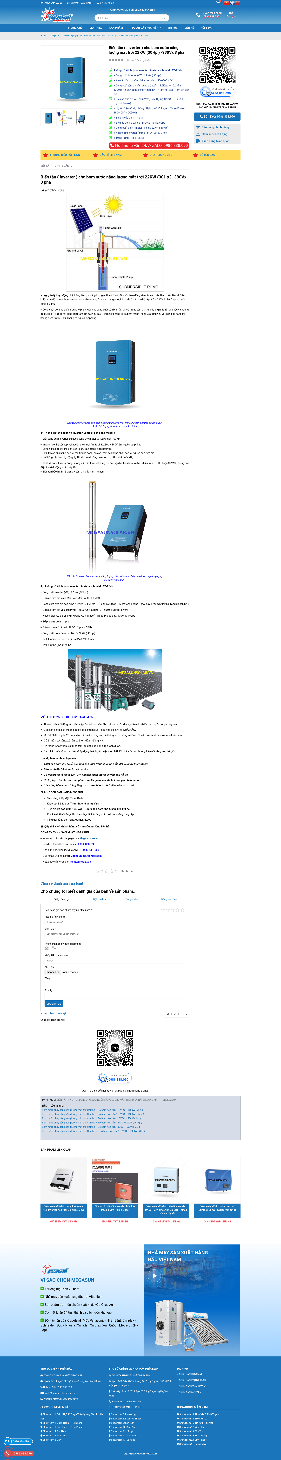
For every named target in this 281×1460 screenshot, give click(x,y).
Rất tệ (163, 910)
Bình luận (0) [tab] (64, 165)
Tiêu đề (55, 916)
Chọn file (49, 967)
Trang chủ (75, 27)
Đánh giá (50, 928)
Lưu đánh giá (54, 1003)
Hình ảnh (46, 948)
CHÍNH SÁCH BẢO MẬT (190, 1374)
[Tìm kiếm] (164, 17)
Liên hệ (189, 27)
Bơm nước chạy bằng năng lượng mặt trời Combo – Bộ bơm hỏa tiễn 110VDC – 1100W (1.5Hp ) (93, 1114)
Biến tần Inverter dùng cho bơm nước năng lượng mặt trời (94, 1099)
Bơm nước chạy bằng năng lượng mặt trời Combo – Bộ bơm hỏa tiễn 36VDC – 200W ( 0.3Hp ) (92, 1122)
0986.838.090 (151, 145)
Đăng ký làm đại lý (51, 3)
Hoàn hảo (182, 910)
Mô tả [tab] (44, 165)
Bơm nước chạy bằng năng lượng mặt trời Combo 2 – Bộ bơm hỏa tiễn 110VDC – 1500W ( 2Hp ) (93, 1131)
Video (54, 948)
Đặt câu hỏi (99, 899)
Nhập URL (56, 955)
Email (49, 990)
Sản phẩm (116, 27)
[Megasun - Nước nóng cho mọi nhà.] (56, 14)
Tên (47, 978)
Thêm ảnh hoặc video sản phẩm (63, 943)
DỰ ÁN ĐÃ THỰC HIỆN (145, 27)
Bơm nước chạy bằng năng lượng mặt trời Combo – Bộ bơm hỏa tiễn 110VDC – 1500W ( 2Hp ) (92, 1109)
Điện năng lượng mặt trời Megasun (154, 1099)
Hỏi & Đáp (207, 27)
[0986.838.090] (8, 1441)
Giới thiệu (95, 27)
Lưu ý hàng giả (105, 3)
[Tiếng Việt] (226, 2)
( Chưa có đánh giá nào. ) (139, 60)
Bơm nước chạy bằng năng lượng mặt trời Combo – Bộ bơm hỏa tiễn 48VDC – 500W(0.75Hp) (91, 1126)
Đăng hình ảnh (169, 899)
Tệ (168, 910)
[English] (232, 2)
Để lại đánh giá (62, 899)
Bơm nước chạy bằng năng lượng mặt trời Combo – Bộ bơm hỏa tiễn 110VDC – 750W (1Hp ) (91, 1118)
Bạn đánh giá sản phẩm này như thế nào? (68, 910)
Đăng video (132, 899)
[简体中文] (238, 2)
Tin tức (172, 27)
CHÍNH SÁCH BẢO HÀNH (80, 3)
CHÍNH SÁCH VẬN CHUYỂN (192, 1380)
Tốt (178, 910)
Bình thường (173, 910)
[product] (64, 1180)
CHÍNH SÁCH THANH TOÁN (193, 1386)
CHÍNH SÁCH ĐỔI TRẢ (190, 1392)
